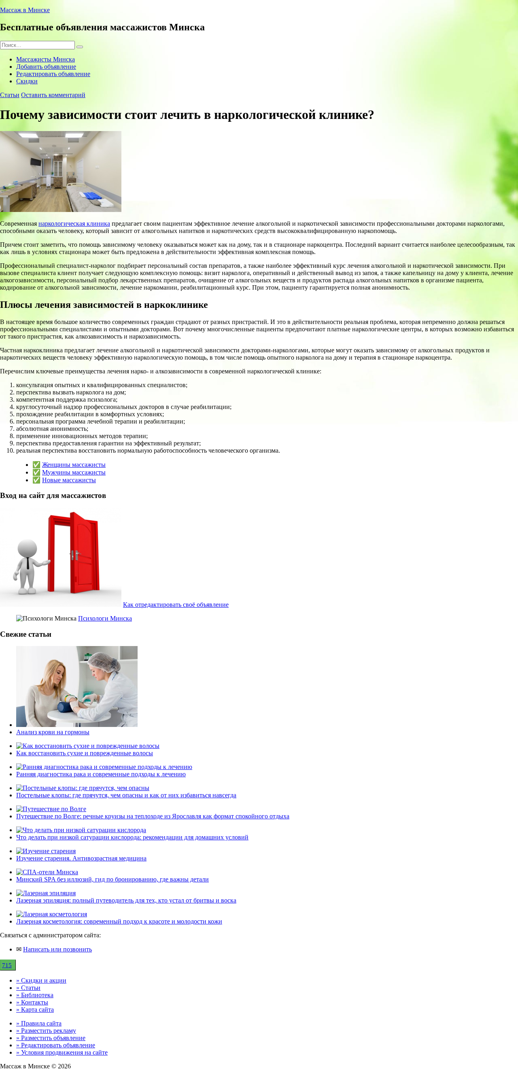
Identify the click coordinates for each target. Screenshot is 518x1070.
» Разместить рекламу (46, 1030)
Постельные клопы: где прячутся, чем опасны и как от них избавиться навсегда (126, 795)
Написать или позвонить (57, 949)
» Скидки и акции (41, 980)
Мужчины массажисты (74, 472)
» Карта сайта (35, 1009)
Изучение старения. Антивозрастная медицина (81, 858)
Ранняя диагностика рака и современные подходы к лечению (101, 774)
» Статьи (28, 987)
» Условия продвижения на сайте (62, 1052)
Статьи (9, 94)
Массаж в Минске (25, 9)
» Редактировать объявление (55, 1045)
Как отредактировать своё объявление (176, 604)
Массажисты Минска (45, 59)
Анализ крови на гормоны (52, 732)
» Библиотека (34, 995)
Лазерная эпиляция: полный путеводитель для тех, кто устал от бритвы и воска (126, 900)
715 (7, 965)
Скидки (27, 81)
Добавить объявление (46, 66)
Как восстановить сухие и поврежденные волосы (84, 753)
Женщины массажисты (74, 464)
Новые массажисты (69, 480)
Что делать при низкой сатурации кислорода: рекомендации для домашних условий (132, 837)
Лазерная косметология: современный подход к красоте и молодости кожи (119, 921)
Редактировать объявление (53, 73)
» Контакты (32, 1002)
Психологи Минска (105, 618)
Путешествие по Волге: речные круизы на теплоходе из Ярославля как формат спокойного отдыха (152, 816)
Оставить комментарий (53, 94)
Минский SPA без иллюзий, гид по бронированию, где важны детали (112, 879)
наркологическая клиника (74, 223)
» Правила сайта (39, 1023)
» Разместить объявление (50, 1037)
